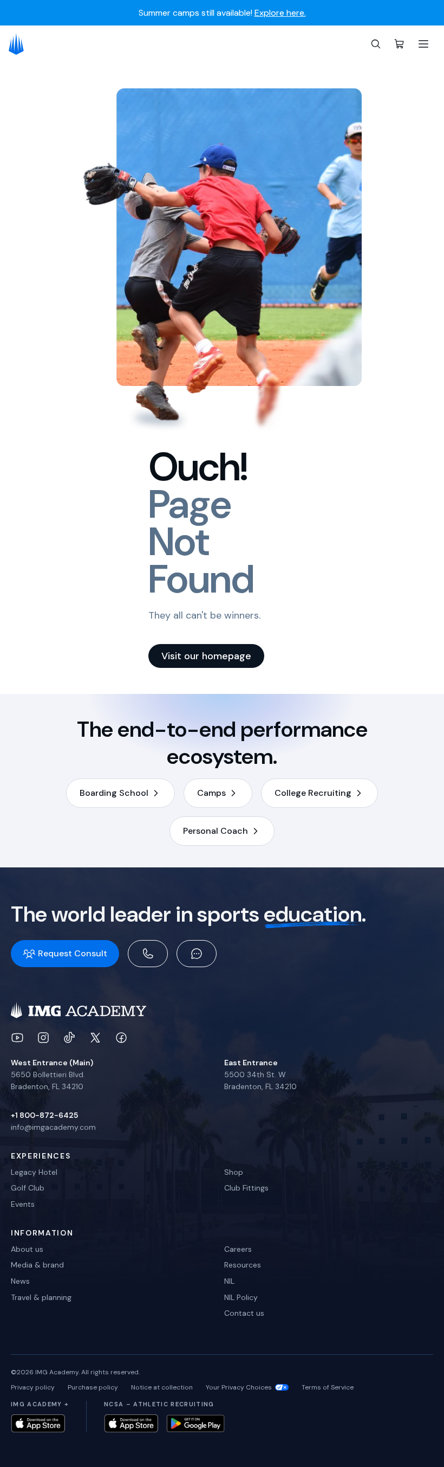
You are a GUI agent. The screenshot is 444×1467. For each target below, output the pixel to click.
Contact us (244, 1313)
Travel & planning (41, 1297)
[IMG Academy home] (20, 44)
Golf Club (27, 1188)
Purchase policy (93, 1387)
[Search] (376, 44)
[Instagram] (43, 1037)
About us (27, 1249)
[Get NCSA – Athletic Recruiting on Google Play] (196, 1423)
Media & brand (37, 1265)
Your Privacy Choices (239, 1387)
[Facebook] (121, 1037)
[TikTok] (69, 1037)
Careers (238, 1249)
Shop (233, 1172)
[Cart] (400, 44)
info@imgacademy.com (53, 1127)
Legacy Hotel (34, 1172)
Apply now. (343, 19)
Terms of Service (328, 1387)
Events (23, 1204)
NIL (229, 1281)
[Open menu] (423, 44)
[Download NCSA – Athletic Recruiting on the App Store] (131, 1423)
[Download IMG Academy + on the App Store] (38, 1423)
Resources (242, 1265)
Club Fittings (246, 1188)
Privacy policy (33, 1387)
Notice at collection (162, 1387)
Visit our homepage (206, 655)
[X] (95, 1037)
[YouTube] (17, 1037)
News (20, 1281)
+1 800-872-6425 (44, 1115)
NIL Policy (241, 1297)
